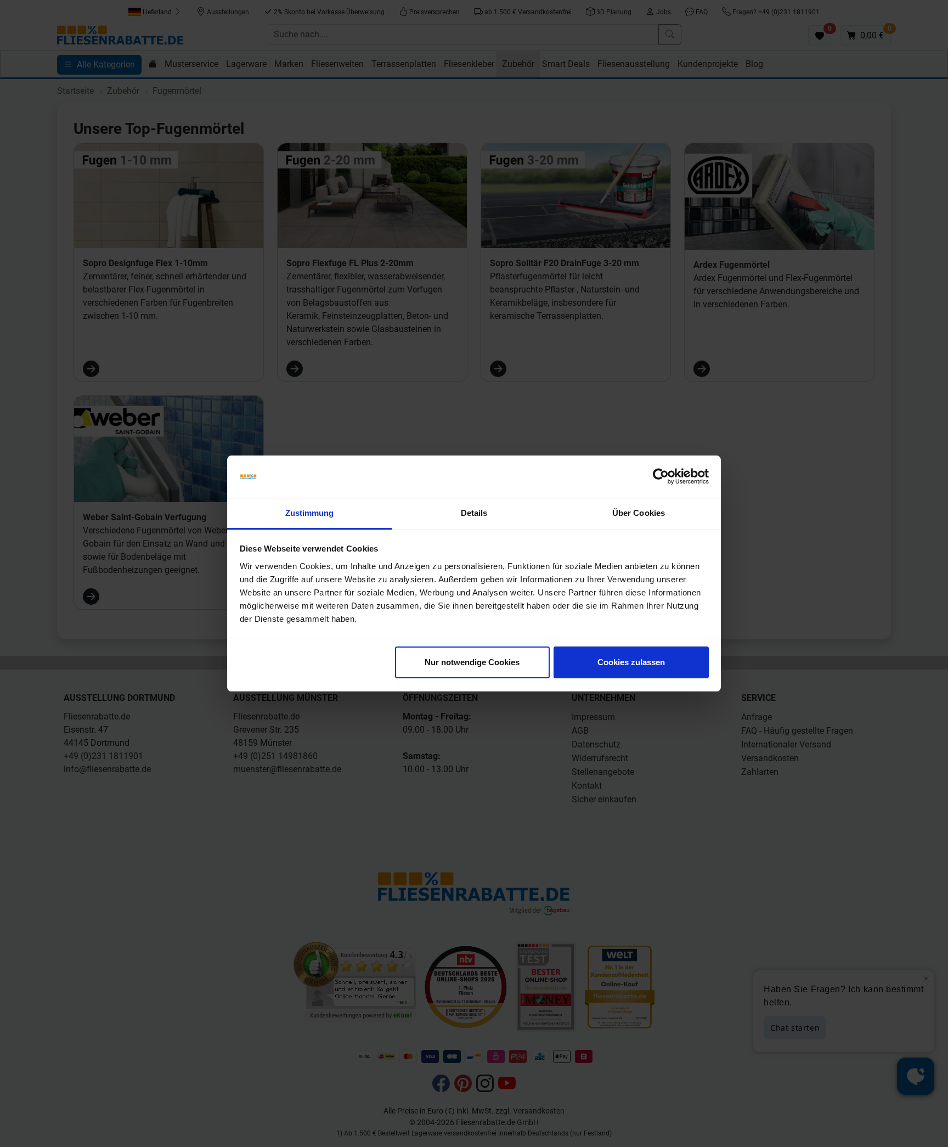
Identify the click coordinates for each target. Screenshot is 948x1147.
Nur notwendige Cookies (472, 662)
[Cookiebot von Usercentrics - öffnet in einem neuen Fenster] (661, 477)
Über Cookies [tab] (638, 513)
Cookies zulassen (631, 662)
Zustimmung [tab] (309, 513)
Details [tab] (474, 513)
